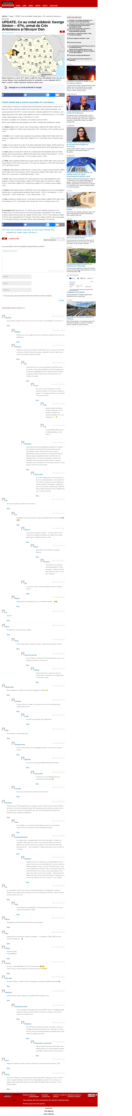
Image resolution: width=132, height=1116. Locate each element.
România (71, 126)
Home (18, 5)
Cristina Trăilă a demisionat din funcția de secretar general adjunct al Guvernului (81, 144)
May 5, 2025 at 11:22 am (58, 820)
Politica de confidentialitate (34, 1095)
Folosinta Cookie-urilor (46, 1095)
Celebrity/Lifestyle (63, 1100)
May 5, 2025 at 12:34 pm (58, 991)
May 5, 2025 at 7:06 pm (58, 1041)
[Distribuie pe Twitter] (35, 95)
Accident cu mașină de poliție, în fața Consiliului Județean (80, 34)
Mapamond (72, 94)
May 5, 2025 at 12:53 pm (58, 384)
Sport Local (32, 1103)
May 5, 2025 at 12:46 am (58, 597)
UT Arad (25, 1103)
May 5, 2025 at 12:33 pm (58, 976)
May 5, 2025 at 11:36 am (58, 903)
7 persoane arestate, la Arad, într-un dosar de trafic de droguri (80, 237)
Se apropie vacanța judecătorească (79, 55)
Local (11, 16)
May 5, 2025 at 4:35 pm (58, 653)
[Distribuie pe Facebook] (13, 95)
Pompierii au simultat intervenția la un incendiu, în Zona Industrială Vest (80, 21)
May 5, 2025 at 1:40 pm (58, 699)
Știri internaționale (42, 1100)
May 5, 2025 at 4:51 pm (58, 1022)
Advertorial (73, 275)
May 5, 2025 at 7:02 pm (58, 772)
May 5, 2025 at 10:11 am (58, 885)
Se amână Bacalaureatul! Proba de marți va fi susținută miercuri (82, 46)
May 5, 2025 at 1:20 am (58, 528)
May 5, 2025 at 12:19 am (58, 611)
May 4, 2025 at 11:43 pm (58, 316)
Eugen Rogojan (9, 32)
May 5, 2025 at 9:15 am (58, 545)
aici (23, 308)
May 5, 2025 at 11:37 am (58, 932)
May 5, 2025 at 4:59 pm (58, 857)
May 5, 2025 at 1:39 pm (58, 425)
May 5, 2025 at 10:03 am (58, 801)
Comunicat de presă (75, 42)
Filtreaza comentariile (57, 238)
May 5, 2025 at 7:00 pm (58, 473)
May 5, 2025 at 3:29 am (58, 330)
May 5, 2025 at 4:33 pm (58, 560)
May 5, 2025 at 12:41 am (58, 513)
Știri (14, 1100)
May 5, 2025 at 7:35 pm (58, 582)
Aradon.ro (16, 1095)
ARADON (4, 16)
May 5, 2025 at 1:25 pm (58, 787)
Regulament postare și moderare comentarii (74, 1095)
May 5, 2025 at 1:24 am (58, 625)
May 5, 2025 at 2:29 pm (58, 835)
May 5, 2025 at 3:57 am (58, 685)
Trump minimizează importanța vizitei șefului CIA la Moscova (80, 112)
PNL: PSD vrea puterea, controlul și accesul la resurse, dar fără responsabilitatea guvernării (79, 30)
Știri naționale (53, 1100)
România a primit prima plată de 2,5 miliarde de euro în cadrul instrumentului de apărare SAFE (79, 174)
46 (62, 32)
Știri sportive (41, 1103)
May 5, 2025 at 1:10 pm (58, 403)
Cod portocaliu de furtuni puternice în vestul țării (80, 59)
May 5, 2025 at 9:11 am (59, 362)
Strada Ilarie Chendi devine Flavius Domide (79, 208)
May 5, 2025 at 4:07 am (58, 729)
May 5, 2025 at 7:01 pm (58, 668)
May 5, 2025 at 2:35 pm (58, 1005)
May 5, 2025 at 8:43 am (58, 743)
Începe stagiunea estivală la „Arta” (79, 38)
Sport (37, 5)
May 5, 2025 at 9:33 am (58, 442)
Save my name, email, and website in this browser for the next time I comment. (28, 296)
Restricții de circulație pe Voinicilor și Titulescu (80, 318)
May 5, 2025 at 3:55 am (58, 345)
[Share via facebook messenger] (50, 95)
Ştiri (24, 5)
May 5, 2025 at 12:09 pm (58, 947)
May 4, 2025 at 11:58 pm (58, 499)
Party (45, 5)
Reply (8, 325)
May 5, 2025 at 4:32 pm (58, 1073)
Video (31, 5)
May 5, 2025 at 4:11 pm (59, 1059)
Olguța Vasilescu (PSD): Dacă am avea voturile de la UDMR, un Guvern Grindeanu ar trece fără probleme (82, 51)
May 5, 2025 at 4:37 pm (58, 714)
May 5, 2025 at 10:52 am (58, 917)
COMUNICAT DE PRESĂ (76, 292)
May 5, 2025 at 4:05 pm (58, 758)
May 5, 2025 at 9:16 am (58, 639)
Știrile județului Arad (29, 1100)
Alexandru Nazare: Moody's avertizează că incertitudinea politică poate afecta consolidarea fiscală (81, 25)
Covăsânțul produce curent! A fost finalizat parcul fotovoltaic (79, 265)
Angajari (53, 5)
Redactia (25, 1095)
